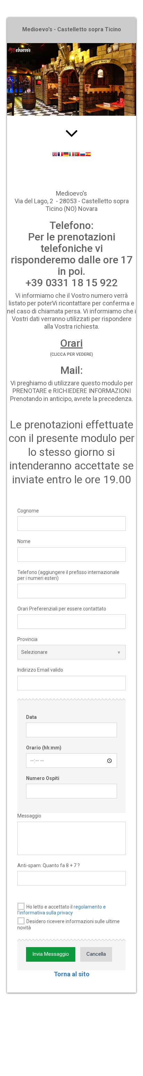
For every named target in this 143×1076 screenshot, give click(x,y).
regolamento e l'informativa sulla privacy (61, 909)
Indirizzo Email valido (40, 670)
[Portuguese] (77, 155)
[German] (66, 155)
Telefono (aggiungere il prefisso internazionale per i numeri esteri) (68, 575)
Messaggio (29, 816)
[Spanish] (88, 155)
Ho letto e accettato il (61, 909)
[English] (55, 155)
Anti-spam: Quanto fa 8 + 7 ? (48, 865)
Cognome (28, 511)
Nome (24, 541)
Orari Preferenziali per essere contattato (61, 608)
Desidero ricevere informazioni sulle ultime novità (68, 924)
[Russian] (82, 155)
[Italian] (71, 155)
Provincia (27, 639)
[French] (60, 155)
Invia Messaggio (50, 954)
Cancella (96, 954)
